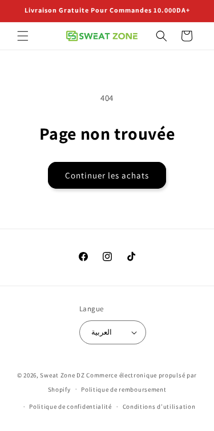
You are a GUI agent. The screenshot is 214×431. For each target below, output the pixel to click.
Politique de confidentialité (70, 406)
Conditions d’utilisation (159, 406)
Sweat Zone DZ (62, 375)
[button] (22, 35)
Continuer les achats (107, 175)
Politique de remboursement (123, 389)
